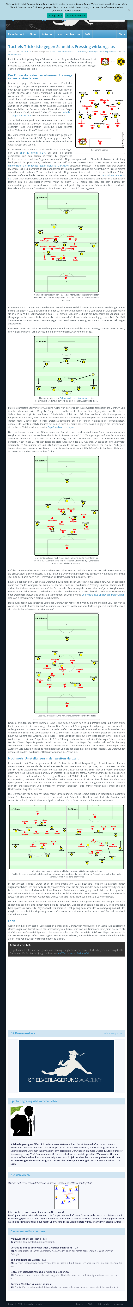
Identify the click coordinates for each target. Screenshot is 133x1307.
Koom (14, 1241)
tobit (13, 1250)
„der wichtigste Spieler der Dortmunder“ (103, 594)
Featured (101, 51)
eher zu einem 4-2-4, (33, 152)
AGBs (90, 1304)
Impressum (119, 1304)
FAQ (87, 34)
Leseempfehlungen (68, 34)
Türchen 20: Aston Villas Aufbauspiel (31, 1283)
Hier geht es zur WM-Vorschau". (98, 1160)
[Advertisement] (66, 991)
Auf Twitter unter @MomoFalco (74, 953)
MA (14, 51)
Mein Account (16, 34)
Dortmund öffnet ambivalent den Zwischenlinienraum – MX (44, 1247)
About (33, 34)
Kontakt (79, 1304)
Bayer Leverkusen (58, 51)
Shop (122, 34)
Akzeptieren (55, 15)
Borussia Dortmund (76, 51)
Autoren (47, 34)
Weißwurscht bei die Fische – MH (29, 1238)
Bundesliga (92, 51)
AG (12, 1262)
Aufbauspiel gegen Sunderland (74, 398)
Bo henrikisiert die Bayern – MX (28, 1259)
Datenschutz (103, 1304)
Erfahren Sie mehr (76, 15)
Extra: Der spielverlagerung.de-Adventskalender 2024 (41, 1271)
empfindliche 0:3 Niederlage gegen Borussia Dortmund (38, 165)
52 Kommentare (65, 1033)
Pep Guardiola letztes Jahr (61, 427)
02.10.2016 (26, 51)
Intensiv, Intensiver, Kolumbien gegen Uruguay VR (36, 1212)
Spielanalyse (112, 51)
